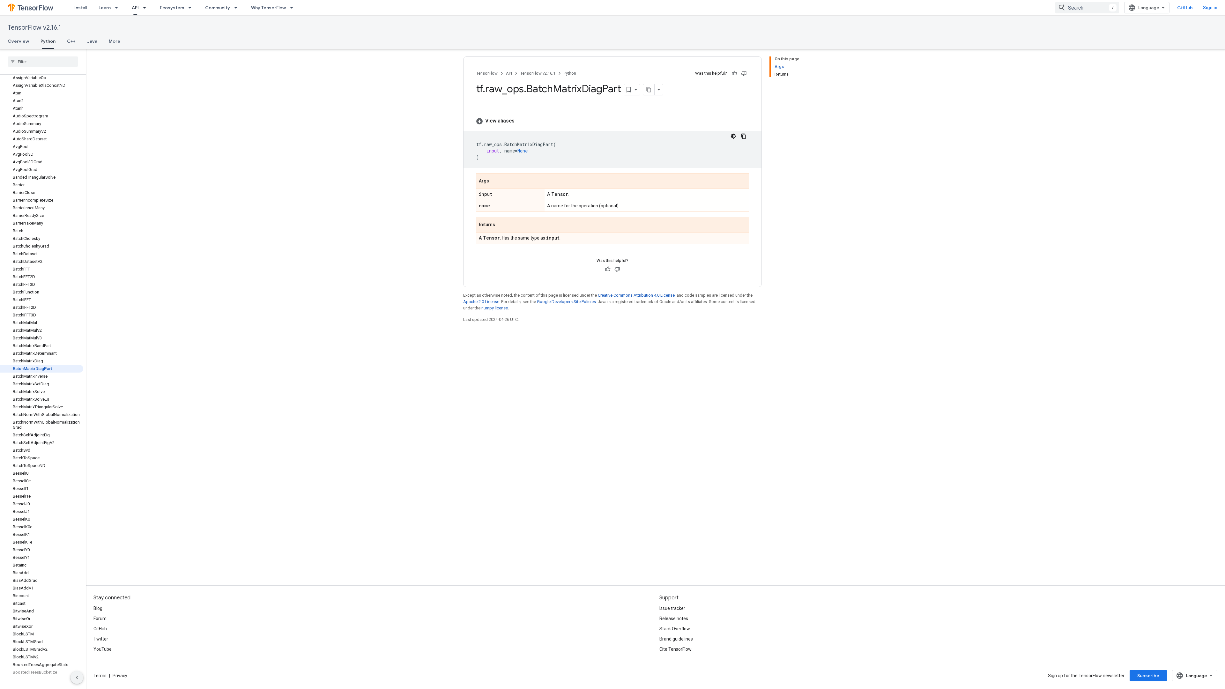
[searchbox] (43, 61)
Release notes (673, 618)
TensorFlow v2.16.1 (34, 28)
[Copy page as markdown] (649, 89)
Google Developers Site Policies (566, 301)
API (135, 8)
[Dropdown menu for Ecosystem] (191, 7)
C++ (71, 41)
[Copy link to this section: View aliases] (521, 121)
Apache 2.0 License (481, 301)
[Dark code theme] (733, 136)
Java (92, 41)
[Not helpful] (744, 73)
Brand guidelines (676, 638)
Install (80, 8)
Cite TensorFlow (675, 649)
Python (48, 41)
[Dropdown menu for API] (146, 7)
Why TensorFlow (268, 8)
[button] (612, 121)
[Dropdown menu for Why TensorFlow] (293, 7)
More (114, 41)
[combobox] (1087, 7)
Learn (105, 8)
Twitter (100, 638)
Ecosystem (172, 8)
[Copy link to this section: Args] (495, 181)
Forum (100, 618)
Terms (100, 675)
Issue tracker (672, 608)
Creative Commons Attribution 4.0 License (636, 295)
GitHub (1185, 8)
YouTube (102, 649)
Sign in (1210, 7)
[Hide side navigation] (77, 677)
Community (217, 8)
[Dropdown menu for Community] (237, 7)
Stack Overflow (674, 628)
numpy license (494, 308)
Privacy (120, 675)
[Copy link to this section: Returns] (501, 225)
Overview (18, 41)
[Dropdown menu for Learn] (118, 7)
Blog (97, 608)
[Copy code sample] (744, 136)
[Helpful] (734, 73)
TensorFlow (487, 73)
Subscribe (1148, 675)
